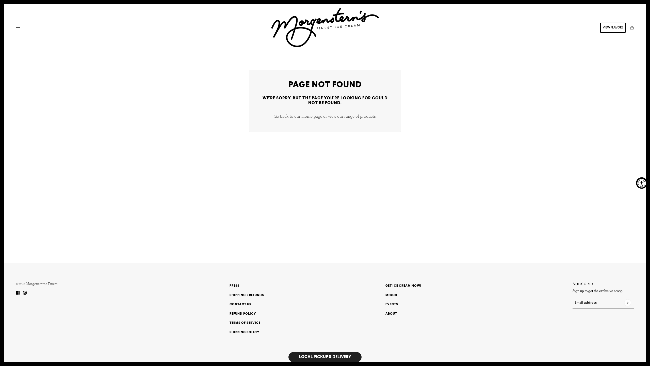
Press (234, 285)
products (368, 116)
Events (391, 304)
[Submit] (627, 302)
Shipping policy (244, 332)
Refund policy (243, 313)
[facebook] (18, 293)
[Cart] (632, 27)
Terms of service (245, 323)
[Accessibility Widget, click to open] (641, 183)
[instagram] (25, 293)
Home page (311, 116)
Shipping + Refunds (247, 295)
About (391, 313)
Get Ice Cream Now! (403, 285)
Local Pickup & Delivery (325, 357)
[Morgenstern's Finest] (325, 27)
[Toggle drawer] (18, 27)
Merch (391, 295)
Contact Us (240, 304)
